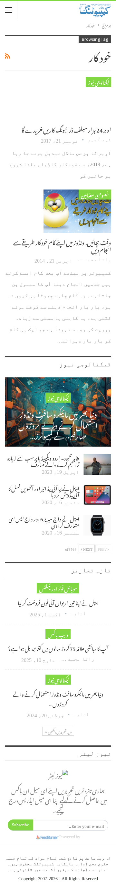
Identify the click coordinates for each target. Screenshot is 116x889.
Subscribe (20, 824)
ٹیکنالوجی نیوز (98, 82)
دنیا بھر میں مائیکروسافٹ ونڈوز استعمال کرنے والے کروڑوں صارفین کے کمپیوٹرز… (58, 423)
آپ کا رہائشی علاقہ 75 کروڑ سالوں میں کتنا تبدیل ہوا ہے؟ (58, 647)
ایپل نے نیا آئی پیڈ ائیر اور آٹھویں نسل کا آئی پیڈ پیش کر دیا (43, 491)
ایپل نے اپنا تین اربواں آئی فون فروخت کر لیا (58, 602)
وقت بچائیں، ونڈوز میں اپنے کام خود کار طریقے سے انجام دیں (62, 245)
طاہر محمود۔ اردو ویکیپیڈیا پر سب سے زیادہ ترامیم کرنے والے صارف (43, 460)
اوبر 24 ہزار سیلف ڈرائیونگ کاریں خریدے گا (66, 129)
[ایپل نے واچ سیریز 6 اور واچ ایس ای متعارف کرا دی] (97, 525)
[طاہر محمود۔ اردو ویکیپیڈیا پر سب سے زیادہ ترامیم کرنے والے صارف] (97, 464)
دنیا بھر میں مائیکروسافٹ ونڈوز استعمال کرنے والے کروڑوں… (58, 698)
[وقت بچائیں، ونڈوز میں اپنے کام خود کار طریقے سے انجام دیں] (77, 211)
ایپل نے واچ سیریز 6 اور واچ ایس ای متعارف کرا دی (44, 521)
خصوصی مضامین (95, 195)
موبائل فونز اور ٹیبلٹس (58, 588)
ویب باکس (58, 634)
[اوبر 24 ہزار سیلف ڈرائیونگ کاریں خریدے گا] (77, 98)
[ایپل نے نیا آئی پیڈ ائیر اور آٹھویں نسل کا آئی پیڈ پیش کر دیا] (97, 494)
